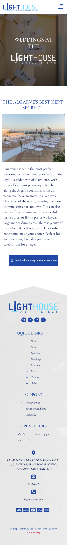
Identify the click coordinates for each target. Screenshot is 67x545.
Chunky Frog (33, 532)
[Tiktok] (36, 319)
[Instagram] (30, 319)
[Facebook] (23, 319)
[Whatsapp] (43, 319)
